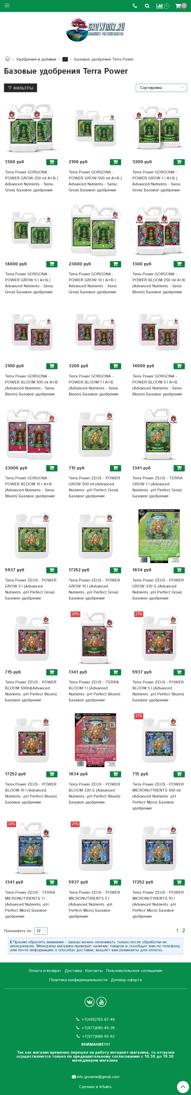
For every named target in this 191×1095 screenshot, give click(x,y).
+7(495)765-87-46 (98, 1019)
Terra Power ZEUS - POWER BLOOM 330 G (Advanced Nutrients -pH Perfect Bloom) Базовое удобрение (94, 793)
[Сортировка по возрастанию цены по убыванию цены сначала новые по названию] (161, 88)
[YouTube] (101, 1002)
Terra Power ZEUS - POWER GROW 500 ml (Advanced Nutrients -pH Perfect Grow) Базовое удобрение (94, 487)
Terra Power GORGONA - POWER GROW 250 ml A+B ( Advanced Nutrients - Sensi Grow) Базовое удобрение (31, 181)
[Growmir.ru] (95, 29)
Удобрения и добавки (36, 59)
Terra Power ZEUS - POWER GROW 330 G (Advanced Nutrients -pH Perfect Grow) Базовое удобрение (158, 589)
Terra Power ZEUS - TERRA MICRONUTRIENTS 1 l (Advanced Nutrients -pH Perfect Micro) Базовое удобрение (30, 904)
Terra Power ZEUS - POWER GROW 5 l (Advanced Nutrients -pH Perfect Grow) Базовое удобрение (30, 589)
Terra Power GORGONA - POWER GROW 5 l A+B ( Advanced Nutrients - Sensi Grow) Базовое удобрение (29, 283)
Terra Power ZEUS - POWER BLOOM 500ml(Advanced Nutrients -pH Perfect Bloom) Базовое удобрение (31, 691)
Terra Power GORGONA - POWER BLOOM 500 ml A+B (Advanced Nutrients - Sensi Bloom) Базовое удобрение (31, 385)
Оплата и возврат (45, 971)
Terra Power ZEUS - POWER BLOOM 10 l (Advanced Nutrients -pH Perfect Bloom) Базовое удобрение (31, 793)
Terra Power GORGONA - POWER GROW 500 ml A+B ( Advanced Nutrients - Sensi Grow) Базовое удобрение (95, 181)
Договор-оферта (126, 980)
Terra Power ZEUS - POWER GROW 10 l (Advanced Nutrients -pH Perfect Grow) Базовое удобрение (94, 589)
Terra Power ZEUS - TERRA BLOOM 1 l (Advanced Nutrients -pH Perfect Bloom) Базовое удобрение (94, 691)
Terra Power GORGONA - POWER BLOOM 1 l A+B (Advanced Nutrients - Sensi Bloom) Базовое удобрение (94, 385)
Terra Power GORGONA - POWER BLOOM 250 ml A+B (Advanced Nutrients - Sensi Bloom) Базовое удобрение (158, 283)
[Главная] (7, 59)
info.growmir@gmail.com (98, 1077)
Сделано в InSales (95, 1087)
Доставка (73, 971)
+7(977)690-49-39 (98, 1028)
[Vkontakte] (90, 1002)
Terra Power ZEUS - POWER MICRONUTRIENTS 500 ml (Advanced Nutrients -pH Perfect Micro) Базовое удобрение (158, 796)
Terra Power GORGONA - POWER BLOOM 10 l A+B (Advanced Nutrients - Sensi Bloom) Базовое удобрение (30, 487)
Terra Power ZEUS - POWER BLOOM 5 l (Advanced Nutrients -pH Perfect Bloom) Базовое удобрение (158, 691)
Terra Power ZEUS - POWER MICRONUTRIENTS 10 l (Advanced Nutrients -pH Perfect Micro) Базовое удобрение (158, 904)
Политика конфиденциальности (78, 980)
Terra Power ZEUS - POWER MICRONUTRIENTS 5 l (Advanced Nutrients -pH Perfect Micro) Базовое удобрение (94, 904)
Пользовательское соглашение (134, 971)
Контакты (94, 971)
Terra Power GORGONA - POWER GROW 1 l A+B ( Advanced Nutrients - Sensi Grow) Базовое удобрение (156, 181)
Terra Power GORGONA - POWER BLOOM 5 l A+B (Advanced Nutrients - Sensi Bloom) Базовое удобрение (157, 385)
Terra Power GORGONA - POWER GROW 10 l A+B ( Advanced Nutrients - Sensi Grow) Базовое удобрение (93, 283)
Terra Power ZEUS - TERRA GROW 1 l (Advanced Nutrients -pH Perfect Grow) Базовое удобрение (157, 487)
